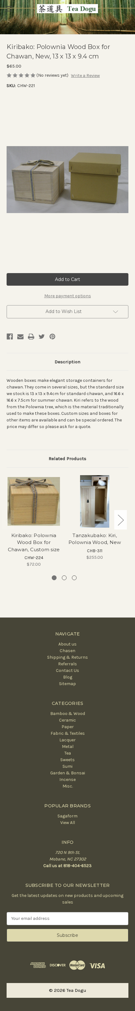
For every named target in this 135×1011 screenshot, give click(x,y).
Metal (67, 746)
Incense (67, 779)
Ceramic (67, 720)
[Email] (20, 336)
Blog (67, 677)
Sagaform (67, 816)
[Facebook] (10, 336)
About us (67, 644)
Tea (67, 753)
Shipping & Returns (67, 657)
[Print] (31, 336)
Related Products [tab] (67, 458)
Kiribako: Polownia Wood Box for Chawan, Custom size (34, 542)
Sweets (67, 759)
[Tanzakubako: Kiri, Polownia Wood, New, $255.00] (94, 501)
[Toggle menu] (8, 8)
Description (67, 362)
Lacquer (67, 740)
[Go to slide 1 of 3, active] (54, 577)
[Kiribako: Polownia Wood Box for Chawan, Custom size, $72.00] (34, 501)
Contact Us (67, 670)
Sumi (67, 766)
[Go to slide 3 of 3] (74, 577)
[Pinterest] (52, 336)
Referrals (67, 664)
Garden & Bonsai (67, 773)
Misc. (67, 786)
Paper (68, 726)
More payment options (67, 296)
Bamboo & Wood (67, 713)
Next (120, 519)
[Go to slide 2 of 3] (64, 577)
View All (67, 822)
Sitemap (67, 683)
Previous (8, 519)
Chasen (67, 650)
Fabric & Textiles (68, 733)
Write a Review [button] (85, 75)
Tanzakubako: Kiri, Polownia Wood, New (94, 539)
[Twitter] (42, 336)
